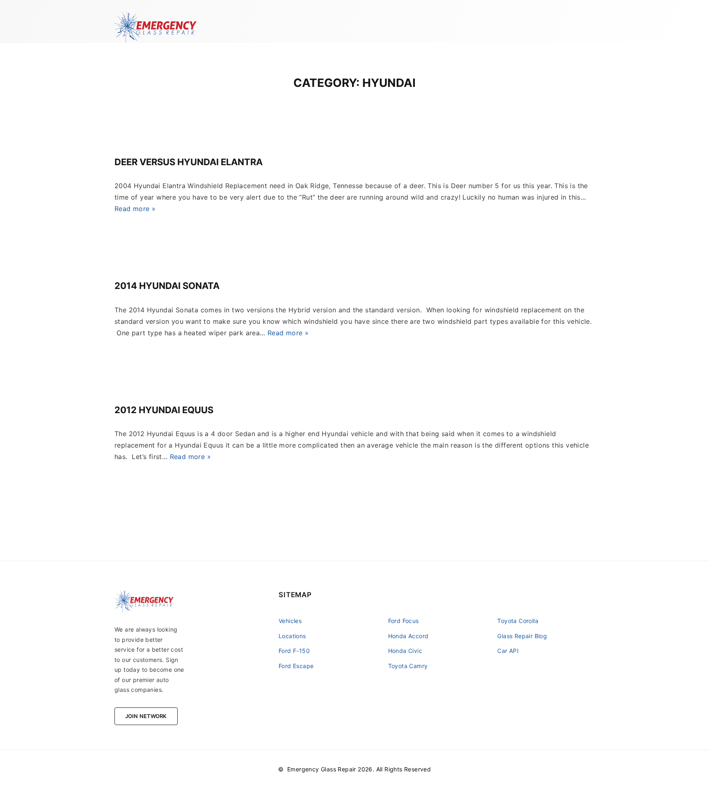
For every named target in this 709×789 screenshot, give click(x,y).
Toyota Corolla (517, 620)
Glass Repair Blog (522, 635)
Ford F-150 (294, 650)
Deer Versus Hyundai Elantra (188, 162)
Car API (508, 650)
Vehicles (290, 620)
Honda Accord (408, 635)
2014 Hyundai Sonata (167, 285)
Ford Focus (403, 620)
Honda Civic (405, 650)
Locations (292, 635)
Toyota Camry (408, 665)
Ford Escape (296, 665)
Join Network (146, 716)
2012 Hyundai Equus (163, 410)
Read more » (135, 209)
